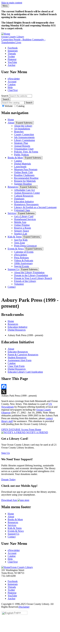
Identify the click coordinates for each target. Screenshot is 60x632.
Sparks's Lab (20, 233)
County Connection (24, 134)
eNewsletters (20, 254)
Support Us (13, 269)
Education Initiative (24, 201)
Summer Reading (23, 183)
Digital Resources (17, 329)
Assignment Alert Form (19, 360)
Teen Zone (19, 242)
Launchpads (20, 166)
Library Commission (24, 140)
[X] (30, 391)
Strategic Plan (21, 143)
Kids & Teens (15, 236)
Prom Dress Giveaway (25, 245)
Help (10, 87)
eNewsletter (14, 78)
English (17, 613)
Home (11, 119)
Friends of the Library (25, 281)
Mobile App (20, 222)
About (11, 122)
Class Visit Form (16, 366)
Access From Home (31, 429)
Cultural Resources (23, 195)
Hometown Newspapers (26, 204)
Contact (12, 286)
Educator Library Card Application (25, 371)
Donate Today (8, 479)
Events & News (16, 248)
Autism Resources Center (27, 193)
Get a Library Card (23, 216)
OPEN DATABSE (10, 429)
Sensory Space (21, 230)
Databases (19, 198)
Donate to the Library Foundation (31, 275)
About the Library (23, 125)
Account (12, 81)
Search (4, 95)
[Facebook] (30, 386)
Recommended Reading (26, 178)
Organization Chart (23, 148)
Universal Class (22, 210)
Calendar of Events (23, 251)
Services (12, 213)
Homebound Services (25, 219)
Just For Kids (21, 240)
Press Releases (21, 257)
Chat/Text (13, 90)
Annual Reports (22, 146)
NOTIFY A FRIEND (37, 432)
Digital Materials (22, 163)
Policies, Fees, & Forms (26, 151)
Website (9, 106)
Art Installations (22, 128)
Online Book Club (23, 172)
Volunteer (19, 284)
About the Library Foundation (29, 272)
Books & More (15, 157)
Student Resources (17, 357)
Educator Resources (18, 351)
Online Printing (22, 225)
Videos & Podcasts (23, 260)
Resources (13, 186)
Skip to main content (11, 2)
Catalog (12, 84)
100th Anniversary (23, 263)
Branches (19, 131)
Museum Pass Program (25, 169)
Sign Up (5, 453)
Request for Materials (25, 181)
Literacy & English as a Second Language (35, 207)
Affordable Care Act (24, 190)
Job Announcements (24, 137)
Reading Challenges (24, 175)
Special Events (21, 266)
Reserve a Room (22, 228)
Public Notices (21, 154)
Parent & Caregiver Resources (23, 354)
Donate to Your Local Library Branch (33, 278)
